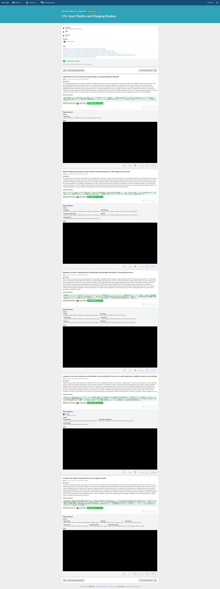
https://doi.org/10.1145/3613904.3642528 (77, 378)
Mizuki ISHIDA (70, 41)
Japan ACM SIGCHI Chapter (132, 586)
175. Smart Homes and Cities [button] (75, 70)
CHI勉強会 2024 (87, 11)
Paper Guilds (85, 586)
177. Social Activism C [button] (146, 70)
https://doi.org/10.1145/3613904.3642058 (77, 79)
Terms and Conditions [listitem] (101, 586)
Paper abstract (68, 112)
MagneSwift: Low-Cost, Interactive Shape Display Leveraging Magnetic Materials (84, 49)
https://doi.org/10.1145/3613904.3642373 (77, 275)
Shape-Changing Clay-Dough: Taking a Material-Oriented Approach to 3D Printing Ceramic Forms (88, 51)
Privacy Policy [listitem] (112, 586)
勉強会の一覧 (73, 11)
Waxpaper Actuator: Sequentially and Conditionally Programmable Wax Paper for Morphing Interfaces (90, 53)
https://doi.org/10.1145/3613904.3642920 (77, 480)
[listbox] (17, 2)
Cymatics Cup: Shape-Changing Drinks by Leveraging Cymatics (79, 57)
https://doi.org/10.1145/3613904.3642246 (77, 174)
